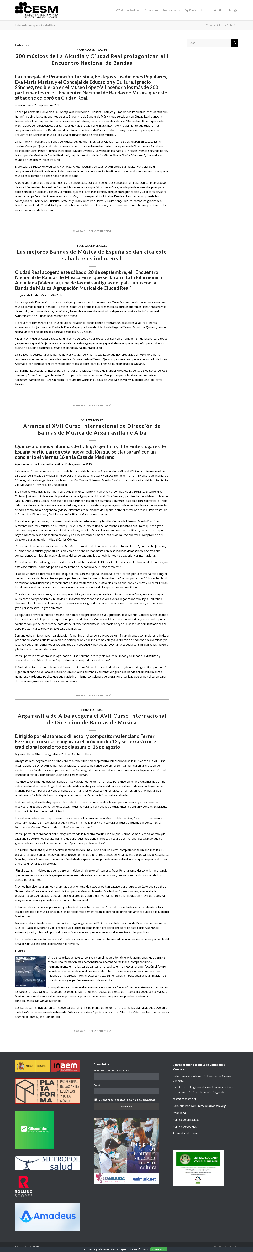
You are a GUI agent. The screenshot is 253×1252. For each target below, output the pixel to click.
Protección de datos (185, 1133)
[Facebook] (225, 10)
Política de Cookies (185, 1126)
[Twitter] (220, 10)
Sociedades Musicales (92, 50)
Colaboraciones (92, 420)
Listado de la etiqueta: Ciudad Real (35, 25)
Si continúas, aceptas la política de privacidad (126, 1099)
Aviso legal (179, 1113)
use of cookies (141, 1249)
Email (97, 1085)
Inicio (221, 25)
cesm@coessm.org (184, 1099)
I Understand (158, 1249)
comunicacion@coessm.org (208, 1106)
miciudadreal (23, 105)
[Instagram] (230, 10)
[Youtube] (235, 10)
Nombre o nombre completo (111, 1070)
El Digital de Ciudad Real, (31, 295)
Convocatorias (92, 710)
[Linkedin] (214, 10)
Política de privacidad (186, 1120)
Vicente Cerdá (102, 231)
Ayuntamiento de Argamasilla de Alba (39, 464)
